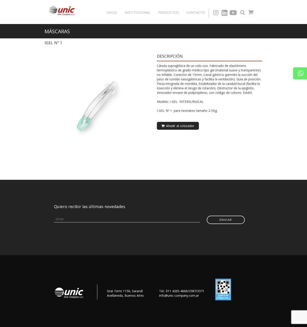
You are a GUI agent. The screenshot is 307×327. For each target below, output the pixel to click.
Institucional (137, 12)
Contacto (196, 12)
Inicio (112, 12)
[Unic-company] (62, 10)
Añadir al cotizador (179, 125)
